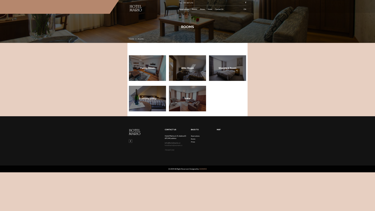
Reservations (184, 9)
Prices (202, 9)
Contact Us (219, 9)
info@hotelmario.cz (172, 143)
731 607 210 (188, 3)
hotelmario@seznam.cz (173, 145)
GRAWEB (203, 169)
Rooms (194, 9)
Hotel (210, 9)
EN (245, 9)
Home (131, 39)
